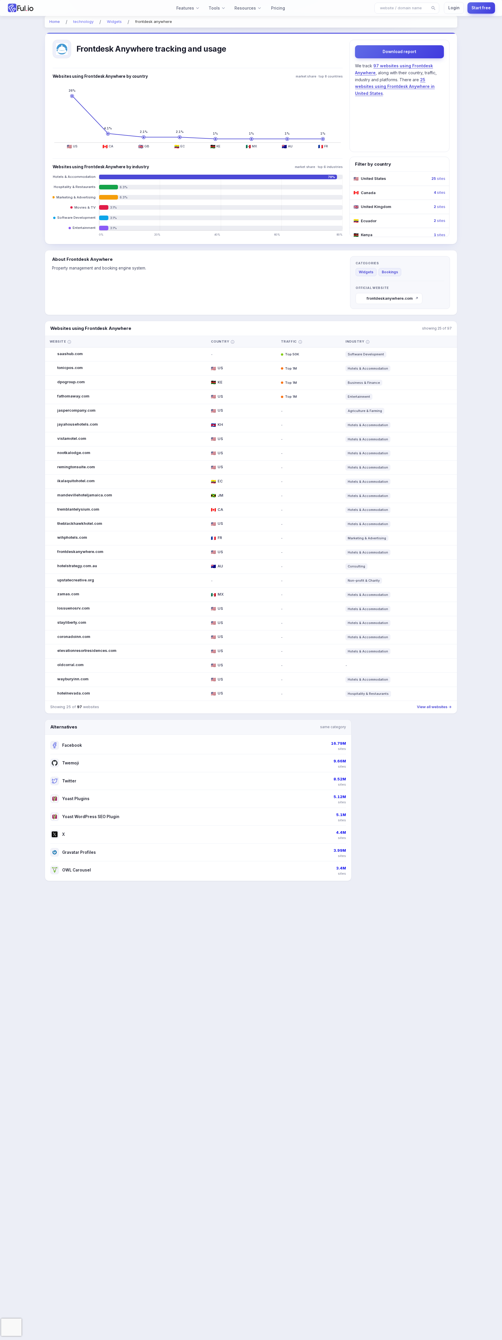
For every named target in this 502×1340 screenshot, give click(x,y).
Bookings (390, 272)
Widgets (366, 272)
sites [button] (438, 178)
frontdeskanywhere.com (392, 298)
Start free (481, 8)
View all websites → (434, 707)
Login (454, 8)
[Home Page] (47, 8)
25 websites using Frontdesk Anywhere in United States (395, 86)
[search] (433, 8)
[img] (69, 342)
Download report (399, 51)
